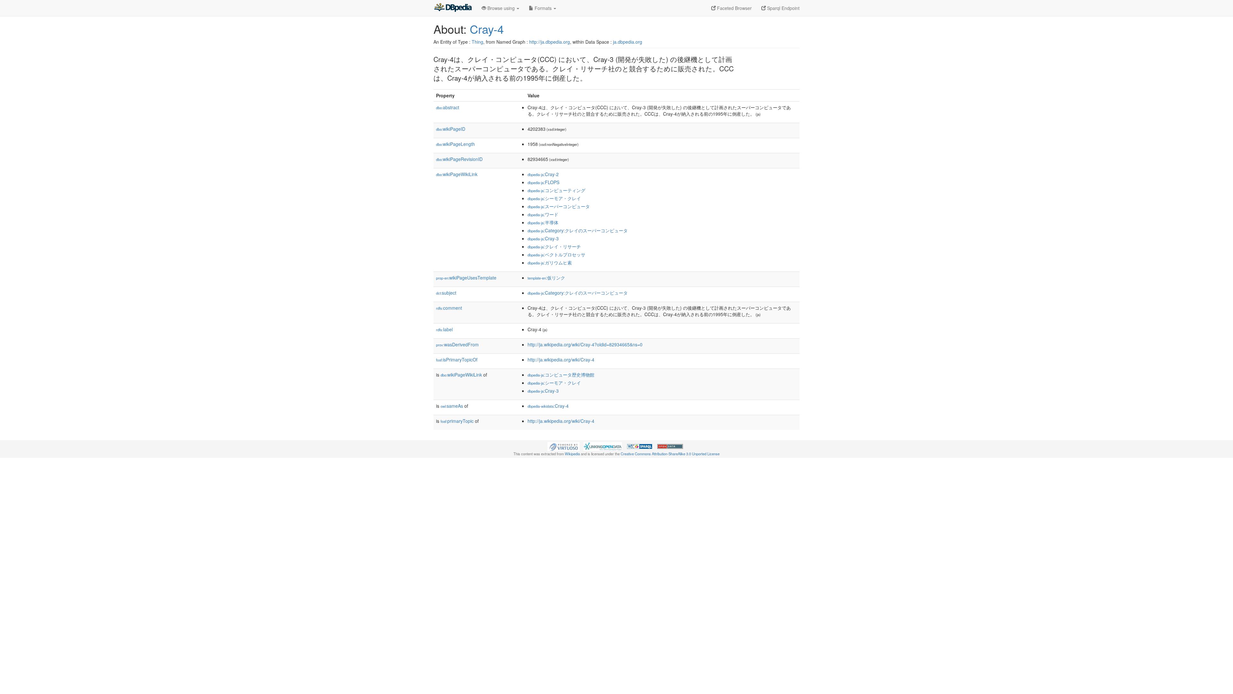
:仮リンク (546, 277)
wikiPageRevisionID (459, 159)
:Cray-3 (543, 238)
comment (449, 308)
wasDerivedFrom (457, 344)
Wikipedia (572, 453)
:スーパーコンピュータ (559, 206)
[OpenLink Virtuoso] (563, 445)
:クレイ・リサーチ (554, 246)
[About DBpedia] (453, 8)
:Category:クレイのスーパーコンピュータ (578, 230)
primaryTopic (457, 421)
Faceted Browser (734, 8)
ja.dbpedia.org (627, 42)
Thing (477, 42)
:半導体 (543, 222)
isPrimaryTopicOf (456, 359)
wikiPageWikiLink (456, 174)
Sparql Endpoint (783, 8)
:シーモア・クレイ (554, 198)
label (444, 329)
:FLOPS (543, 182)
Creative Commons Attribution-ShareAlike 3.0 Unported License (670, 453)
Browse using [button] (501, 8)
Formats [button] (543, 8)
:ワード (543, 214)
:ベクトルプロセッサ (556, 254)
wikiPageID (450, 129)
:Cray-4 (548, 406)
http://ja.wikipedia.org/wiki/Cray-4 (561, 359)
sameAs (452, 406)
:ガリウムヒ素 (550, 262)
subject (446, 292)
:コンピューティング (556, 190)
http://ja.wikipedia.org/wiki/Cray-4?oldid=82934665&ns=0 (585, 344)
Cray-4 (487, 29)
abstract (447, 107)
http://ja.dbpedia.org (549, 42)
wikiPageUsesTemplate (466, 277)
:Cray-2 (543, 174)
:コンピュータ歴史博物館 (561, 374)
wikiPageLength (455, 144)
